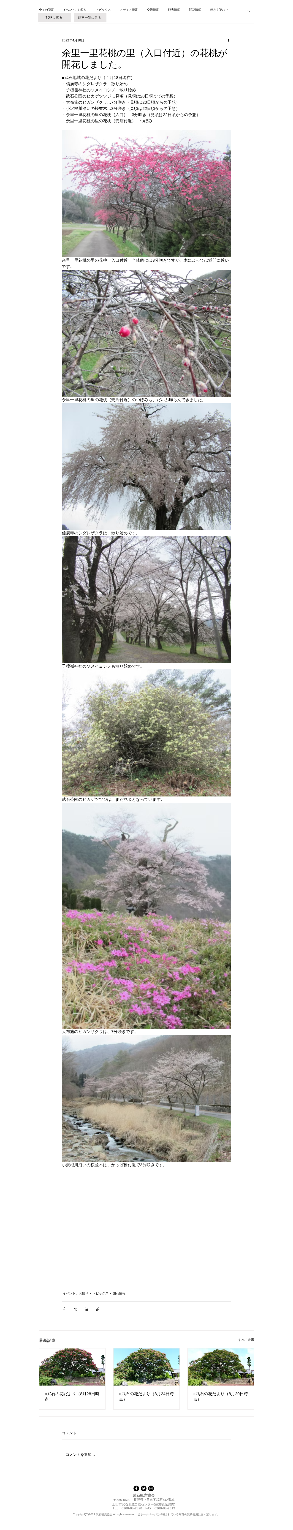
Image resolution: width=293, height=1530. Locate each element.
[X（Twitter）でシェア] (75, 1309)
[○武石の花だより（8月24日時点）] (147, 1367)
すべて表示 (246, 1340)
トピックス (103, 9)
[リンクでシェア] (97, 1309)
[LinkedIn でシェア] (86, 1309)
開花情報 (195, 9)
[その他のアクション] (228, 40)
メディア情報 (129, 9)
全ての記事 (46, 9)
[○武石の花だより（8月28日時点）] (72, 1367)
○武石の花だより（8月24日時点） (146, 1396)
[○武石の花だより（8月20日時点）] (221, 1367)
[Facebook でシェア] (64, 1309)
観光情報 (174, 9)
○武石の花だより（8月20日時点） (220, 1396)
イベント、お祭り (75, 9)
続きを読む (217, 9)
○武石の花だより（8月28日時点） (72, 1396)
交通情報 (153, 9)
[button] (248, 10)
